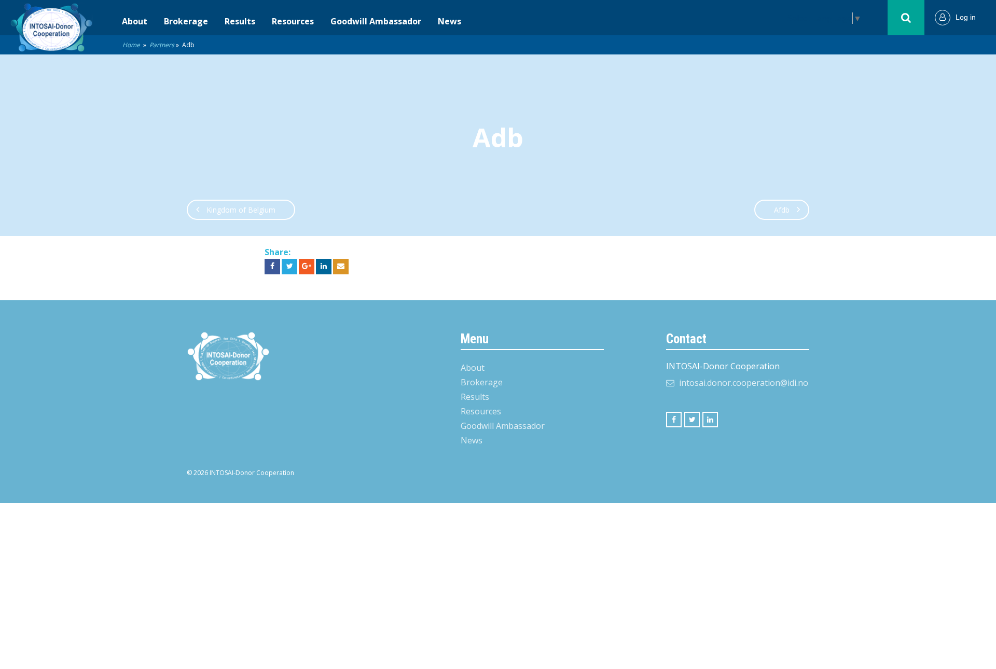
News (449, 21)
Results (240, 21)
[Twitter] (692, 419)
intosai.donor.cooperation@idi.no (743, 382)
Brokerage (186, 21)
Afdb (782, 210)
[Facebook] (674, 419)
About (134, 21)
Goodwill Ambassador (375, 21)
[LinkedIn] (710, 419)
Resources (293, 21)
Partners (161, 44)
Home (131, 44)
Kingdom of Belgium (240, 210)
